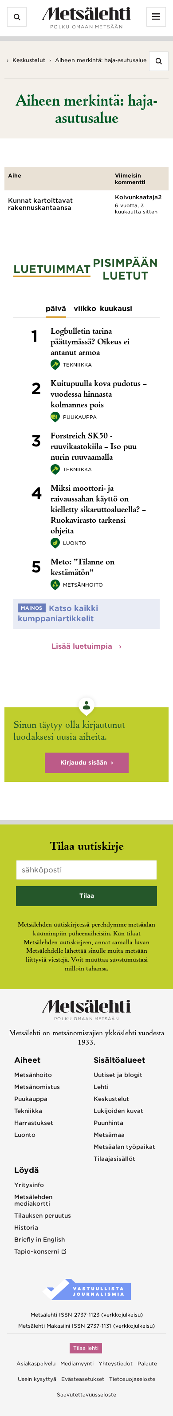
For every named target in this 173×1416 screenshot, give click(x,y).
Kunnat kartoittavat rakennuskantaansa (40, 204)
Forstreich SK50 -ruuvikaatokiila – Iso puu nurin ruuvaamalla (94, 447)
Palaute (147, 1364)
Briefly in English (39, 1239)
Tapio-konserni (36, 1251)
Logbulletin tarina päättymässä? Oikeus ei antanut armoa (90, 342)
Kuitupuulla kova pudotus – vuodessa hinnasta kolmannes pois (99, 395)
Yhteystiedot (115, 1364)
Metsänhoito (83, 585)
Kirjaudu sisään (83, 762)
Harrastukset (33, 1123)
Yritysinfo (29, 1185)
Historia (26, 1227)
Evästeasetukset (82, 1379)
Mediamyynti (77, 1364)
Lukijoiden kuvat (118, 1111)
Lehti (101, 1087)
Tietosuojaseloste (132, 1379)
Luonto (74, 543)
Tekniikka (77, 365)
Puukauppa (80, 417)
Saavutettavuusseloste (86, 1395)
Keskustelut (28, 60)
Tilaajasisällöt (114, 1159)
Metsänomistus (37, 1087)
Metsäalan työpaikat (124, 1147)
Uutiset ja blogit (118, 1075)
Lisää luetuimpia (82, 646)
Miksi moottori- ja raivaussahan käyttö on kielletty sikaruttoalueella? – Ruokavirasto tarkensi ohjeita (98, 510)
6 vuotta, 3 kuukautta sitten (136, 208)
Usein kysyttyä (37, 1379)
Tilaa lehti (85, 1348)
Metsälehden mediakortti (33, 1200)
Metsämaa (109, 1135)
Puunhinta (108, 1123)
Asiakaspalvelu (35, 1364)
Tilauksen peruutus (42, 1215)
